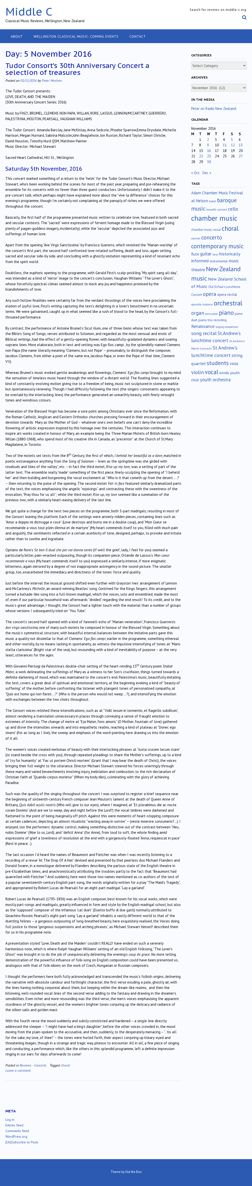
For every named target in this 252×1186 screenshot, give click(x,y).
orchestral (228, 303)
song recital (204, 333)
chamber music (214, 218)
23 (209, 156)
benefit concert (216, 209)
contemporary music (217, 246)
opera (209, 293)
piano (226, 313)
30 (209, 161)
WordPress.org (16, 1136)
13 (241, 145)
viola (234, 363)
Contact (137, 36)
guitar (205, 254)
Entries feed (14, 1125)
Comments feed (17, 1131)
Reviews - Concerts (33, 1065)
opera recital (227, 294)
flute (195, 253)
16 (209, 150)
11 (225, 145)
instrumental (219, 261)
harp (215, 254)
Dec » (207, 172)
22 (201, 156)
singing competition (226, 327)
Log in (9, 1119)
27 (241, 156)
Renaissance (202, 326)
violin (197, 372)
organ (197, 313)
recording (220, 320)
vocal (211, 372)
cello (233, 209)
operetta (196, 304)
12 (233, 145)
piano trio (205, 320)
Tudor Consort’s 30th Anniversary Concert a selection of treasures (77, 69)
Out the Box (133, 1172)
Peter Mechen (52, 80)
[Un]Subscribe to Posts (21, 1142)
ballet (212, 201)
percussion (211, 314)
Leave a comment (18, 1070)
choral (65, 1065)
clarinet (195, 238)
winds (224, 372)
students (218, 363)
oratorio (207, 304)
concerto (211, 237)
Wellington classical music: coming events (76, 36)
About (17, 36)
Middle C (28, 11)
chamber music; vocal (206, 230)
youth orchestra (215, 380)
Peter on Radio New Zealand (213, 108)
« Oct (195, 172)
